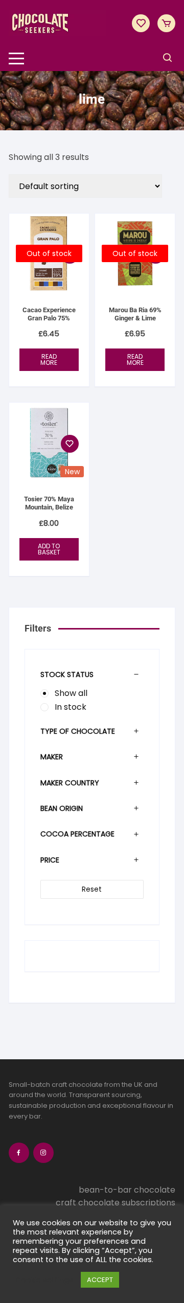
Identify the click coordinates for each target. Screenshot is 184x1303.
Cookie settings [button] (44, 1280)
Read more (48, 359)
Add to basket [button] (49, 549)
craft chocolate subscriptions (115, 1202)
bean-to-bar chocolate (127, 1190)
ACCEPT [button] (100, 1280)
